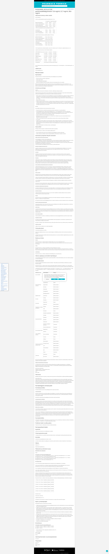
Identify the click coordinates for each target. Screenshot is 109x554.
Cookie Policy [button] (61, 276)
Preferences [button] (57, 277)
